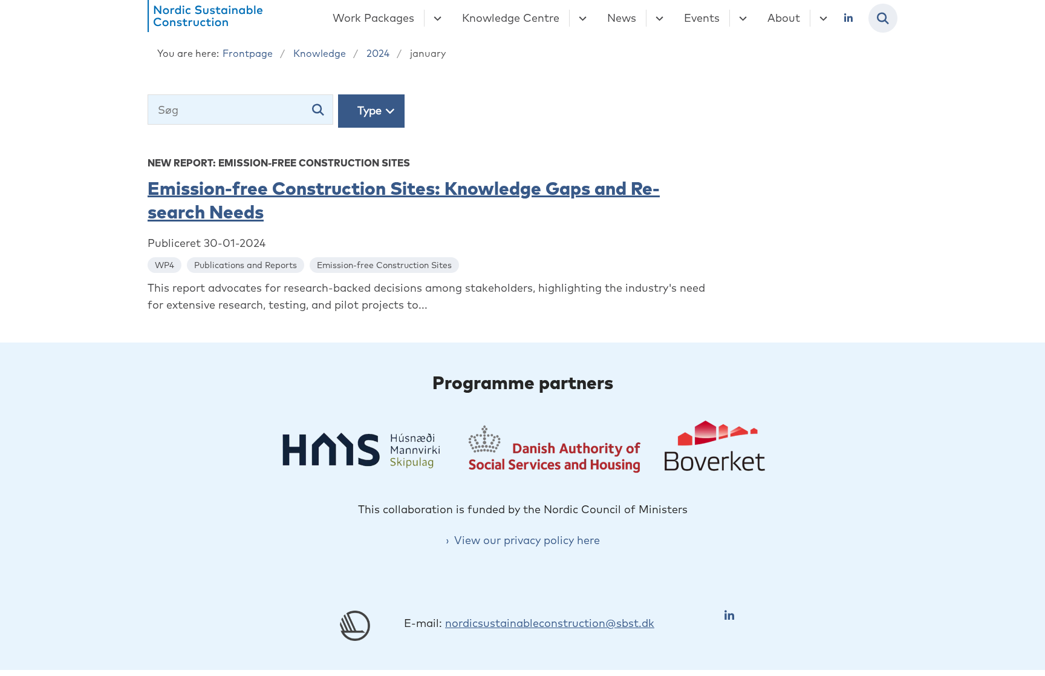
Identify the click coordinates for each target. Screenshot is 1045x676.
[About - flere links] (821, 18)
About (783, 18)
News (621, 18)
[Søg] (318, 109)
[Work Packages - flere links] (436, 18)
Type (369, 110)
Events (702, 18)
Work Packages (373, 18)
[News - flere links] (657, 18)
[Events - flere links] (741, 18)
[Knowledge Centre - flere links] (581, 18)
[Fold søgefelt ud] (882, 18)
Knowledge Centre (510, 18)
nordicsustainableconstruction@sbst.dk (549, 623)
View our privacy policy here (527, 540)
